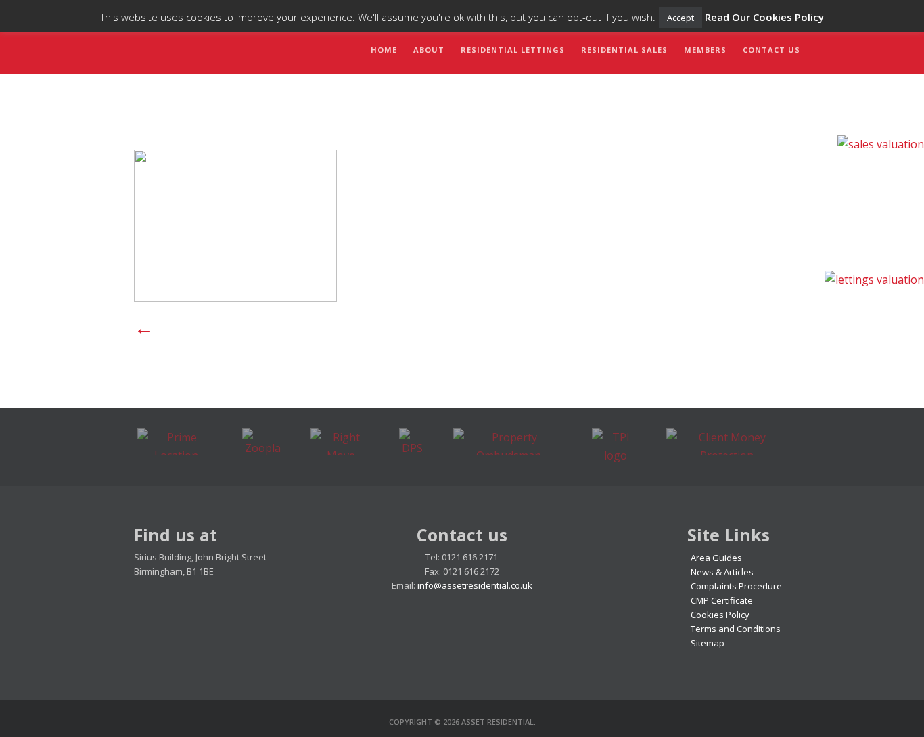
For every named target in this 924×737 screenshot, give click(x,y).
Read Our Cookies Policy (764, 17)
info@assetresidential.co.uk (474, 585)
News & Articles (722, 572)
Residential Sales (624, 50)
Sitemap (707, 643)
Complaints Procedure (736, 586)
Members (705, 50)
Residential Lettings (513, 50)
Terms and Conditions (736, 629)
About (428, 50)
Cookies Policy (720, 614)
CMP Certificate (722, 600)
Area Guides (716, 558)
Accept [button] (680, 18)
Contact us (771, 50)
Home (384, 50)
